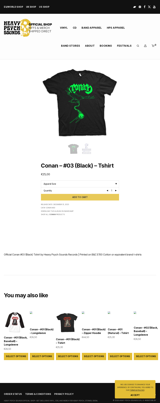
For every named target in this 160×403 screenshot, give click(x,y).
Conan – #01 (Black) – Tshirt (68, 341)
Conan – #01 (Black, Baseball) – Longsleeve (15, 341)
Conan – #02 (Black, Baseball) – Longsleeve (146, 331)
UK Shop (31, 7)
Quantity (48, 190)
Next (155, 102)
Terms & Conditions (38, 394)
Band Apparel (92, 27)
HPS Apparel (116, 27)
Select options (16, 356)
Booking (106, 45)
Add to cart (80, 197)
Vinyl (64, 27)
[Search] (138, 46)
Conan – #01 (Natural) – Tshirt (118, 331)
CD (75, 27)
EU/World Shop (13, 7)
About (90, 45)
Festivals (124, 45)
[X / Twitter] (149, 6)
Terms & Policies (137, 390)
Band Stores (70, 45)
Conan (52, 214)
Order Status (13, 394)
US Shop (44, 7)
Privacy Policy (64, 394)
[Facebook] (144, 6)
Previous (4, 102)
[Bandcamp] (134, 6)
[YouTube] (154, 6)
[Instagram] (139, 6)
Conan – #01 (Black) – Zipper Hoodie (94, 331)
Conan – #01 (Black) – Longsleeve (42, 331)
